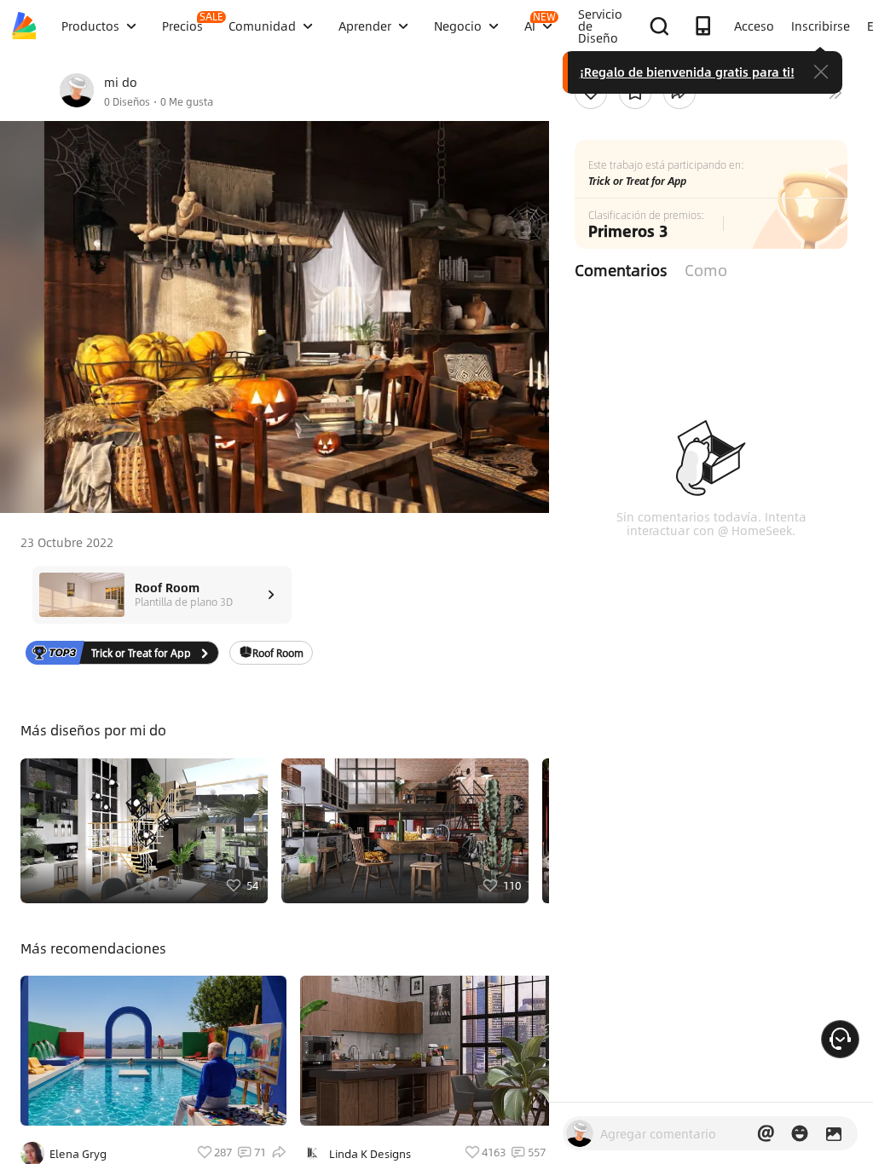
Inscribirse (820, 25)
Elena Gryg (78, 1153)
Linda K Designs (370, 1153)
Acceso (754, 25)
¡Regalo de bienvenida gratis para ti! (687, 71)
